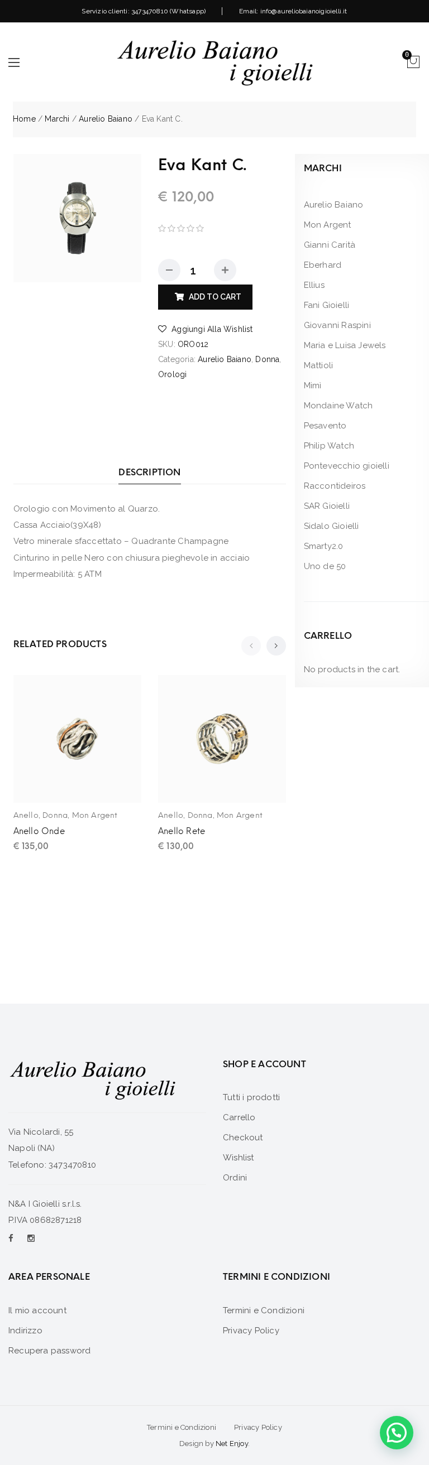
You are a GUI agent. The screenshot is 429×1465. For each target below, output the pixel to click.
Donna (267, 359)
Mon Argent (95, 815)
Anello (26, 815)
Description (149, 472)
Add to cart (215, 296)
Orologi (172, 374)
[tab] (149, 472)
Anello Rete (181, 831)
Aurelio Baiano (105, 118)
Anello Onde (39, 831)
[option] (77, 218)
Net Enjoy (232, 1443)
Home (24, 118)
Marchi (57, 118)
